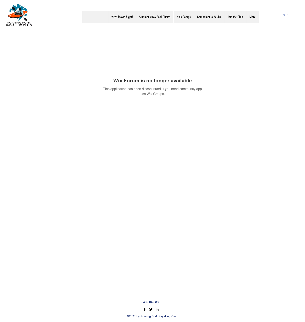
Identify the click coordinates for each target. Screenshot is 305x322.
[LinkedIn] (157, 309)
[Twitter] (151, 309)
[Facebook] (145, 309)
